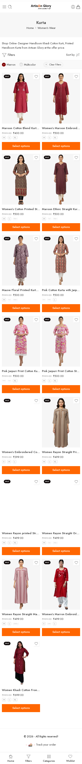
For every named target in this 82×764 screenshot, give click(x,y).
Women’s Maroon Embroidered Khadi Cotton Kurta (61, 128)
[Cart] (78, 7)
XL (15, 137)
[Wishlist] (36, 76)
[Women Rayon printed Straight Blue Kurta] (21, 503)
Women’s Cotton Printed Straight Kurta (21, 209)
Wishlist (70, 760)
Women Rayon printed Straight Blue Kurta (21, 533)
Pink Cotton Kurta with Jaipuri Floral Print (61, 290)
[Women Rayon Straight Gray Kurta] (61, 503)
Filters (11, 55)
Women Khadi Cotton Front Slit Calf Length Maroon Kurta (21, 690)
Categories (49, 760)
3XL (15, 623)
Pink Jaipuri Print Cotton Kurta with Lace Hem (21, 371)
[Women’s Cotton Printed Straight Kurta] (21, 179)
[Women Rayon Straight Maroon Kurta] (21, 584)
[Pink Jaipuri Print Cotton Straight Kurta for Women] (61, 341)
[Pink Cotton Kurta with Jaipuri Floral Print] (61, 260)
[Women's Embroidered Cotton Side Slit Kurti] (21, 422)
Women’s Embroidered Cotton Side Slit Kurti (21, 452)
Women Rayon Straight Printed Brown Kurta (61, 452)
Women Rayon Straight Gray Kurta (61, 533)
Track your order (46, 745)
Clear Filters (55, 64)
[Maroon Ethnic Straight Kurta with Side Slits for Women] (61, 179)
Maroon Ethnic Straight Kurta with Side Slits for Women (61, 209)
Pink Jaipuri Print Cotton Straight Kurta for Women (61, 371)
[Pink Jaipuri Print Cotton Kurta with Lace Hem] (21, 341)
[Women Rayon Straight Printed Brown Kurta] (61, 422)
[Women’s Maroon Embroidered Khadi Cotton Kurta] (61, 98)
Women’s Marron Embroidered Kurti (61, 614)
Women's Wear (47, 28)
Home (30, 28)
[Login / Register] (73, 7)
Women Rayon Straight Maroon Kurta (21, 614)
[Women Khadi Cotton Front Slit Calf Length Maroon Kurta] (21, 662)
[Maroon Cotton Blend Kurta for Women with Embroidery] (21, 98)
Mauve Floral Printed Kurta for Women (21, 290)
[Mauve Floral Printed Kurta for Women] (21, 260)
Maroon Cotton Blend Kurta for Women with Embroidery (21, 128)
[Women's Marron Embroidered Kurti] (61, 584)
